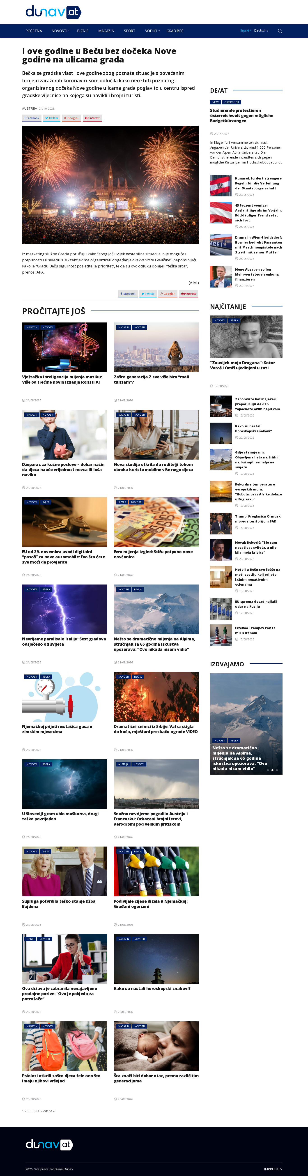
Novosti (59, 30)
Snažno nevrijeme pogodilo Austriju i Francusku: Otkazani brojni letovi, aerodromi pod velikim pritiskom (151, 819)
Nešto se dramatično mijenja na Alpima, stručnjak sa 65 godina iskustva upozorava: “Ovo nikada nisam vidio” (154, 644)
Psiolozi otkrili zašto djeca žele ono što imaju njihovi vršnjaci (61, 1078)
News (215, 102)
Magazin (106, 30)
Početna (33, 30)
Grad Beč (175, 30)
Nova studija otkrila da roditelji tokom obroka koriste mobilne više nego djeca (153, 467)
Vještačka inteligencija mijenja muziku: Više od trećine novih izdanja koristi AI (62, 379)
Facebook (32, 118)
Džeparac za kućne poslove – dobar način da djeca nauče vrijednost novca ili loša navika (63, 469)
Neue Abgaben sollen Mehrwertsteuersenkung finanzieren (257, 274)
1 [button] (268, 770)
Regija (46, 589)
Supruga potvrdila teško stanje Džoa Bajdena (59, 903)
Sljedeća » (47, 1111)
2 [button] (272, 770)
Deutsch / (261, 30)
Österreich (231, 102)
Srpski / (245, 30)
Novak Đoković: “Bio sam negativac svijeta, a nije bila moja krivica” (256, 547)
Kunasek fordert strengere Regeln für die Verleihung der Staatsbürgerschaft (258, 183)
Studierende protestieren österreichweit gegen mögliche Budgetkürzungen (241, 115)
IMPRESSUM (273, 1169)
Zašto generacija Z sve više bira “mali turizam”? (151, 379)
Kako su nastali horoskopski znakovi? (152, 988)
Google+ (73, 118)
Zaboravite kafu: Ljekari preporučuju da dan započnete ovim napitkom (257, 404)
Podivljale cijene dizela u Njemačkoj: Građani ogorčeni (151, 903)
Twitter (53, 118)
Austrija (29, 108)
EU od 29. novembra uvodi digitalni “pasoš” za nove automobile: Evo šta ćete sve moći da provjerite (63, 557)
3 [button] (277, 770)
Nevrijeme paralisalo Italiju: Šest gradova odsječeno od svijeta (64, 641)
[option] (253, 724)
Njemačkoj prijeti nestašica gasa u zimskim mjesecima (57, 729)
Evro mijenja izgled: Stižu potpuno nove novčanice (153, 554)
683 (36, 1111)
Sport (129, 30)
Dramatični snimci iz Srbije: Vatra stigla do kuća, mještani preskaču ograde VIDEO (156, 729)
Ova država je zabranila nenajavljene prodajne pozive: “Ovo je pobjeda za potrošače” (59, 993)
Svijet (45, 502)
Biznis (83, 30)
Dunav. (69, 1169)
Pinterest (93, 118)
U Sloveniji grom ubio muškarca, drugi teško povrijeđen (60, 816)
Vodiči (151, 30)
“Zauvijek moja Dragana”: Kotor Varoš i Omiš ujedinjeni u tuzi (242, 365)
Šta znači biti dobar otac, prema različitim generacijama (156, 1078)
